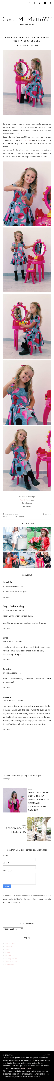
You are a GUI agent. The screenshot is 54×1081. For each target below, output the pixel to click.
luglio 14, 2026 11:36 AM (13, 701)
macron (7, 697)
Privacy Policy (11, 959)
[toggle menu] (4, 3)
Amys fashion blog (13, 607)
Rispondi (6, 597)
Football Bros (43, 678)
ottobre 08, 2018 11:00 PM (13, 610)
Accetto (46, 1055)
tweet (5, 517)
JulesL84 (7, 582)
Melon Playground (36, 706)
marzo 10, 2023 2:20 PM (12, 641)
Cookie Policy (11, 962)
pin (16, 517)
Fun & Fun (26, 140)
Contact (8, 946)
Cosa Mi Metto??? (27, 20)
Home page (10, 943)
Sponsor (8, 949)
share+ (22, 517)
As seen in (9, 955)
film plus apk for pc (12, 654)
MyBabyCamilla (11, 514)
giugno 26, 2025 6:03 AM (12, 673)
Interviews (9, 965)
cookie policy (25, 1068)
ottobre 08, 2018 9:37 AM (13, 586)
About (7, 952)
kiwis (5, 638)
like (11, 517)
